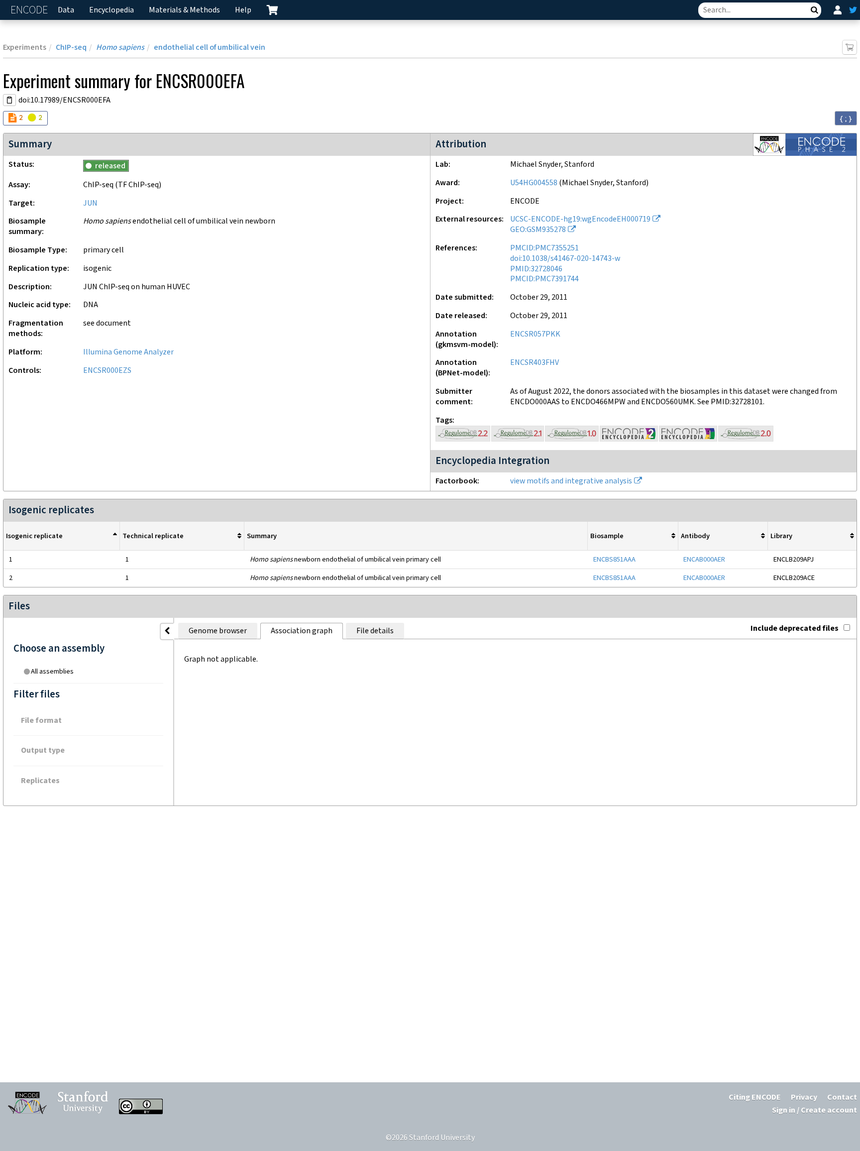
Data (66, 10)
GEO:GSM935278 (538, 230)
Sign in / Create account (814, 1110)
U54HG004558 (533, 183)
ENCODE (30, 10)
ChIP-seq (71, 47)
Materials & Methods (184, 10)
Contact (842, 1097)
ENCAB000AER (704, 559)
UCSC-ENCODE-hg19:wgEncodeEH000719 (580, 219)
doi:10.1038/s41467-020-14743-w (565, 258)
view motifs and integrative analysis (571, 481)
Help (243, 10)
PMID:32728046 (536, 269)
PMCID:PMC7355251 (544, 248)
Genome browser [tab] (218, 631)
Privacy (804, 1097)
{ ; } (846, 118)
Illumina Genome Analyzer (128, 352)
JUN (90, 203)
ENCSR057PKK (535, 334)
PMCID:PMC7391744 (544, 279)
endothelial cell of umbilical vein (209, 47)
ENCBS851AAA (614, 559)
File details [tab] (375, 631)
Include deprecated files (795, 628)
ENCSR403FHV (534, 362)
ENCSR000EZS (107, 370)
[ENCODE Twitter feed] (853, 10)
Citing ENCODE (755, 1097)
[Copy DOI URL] (9, 100)
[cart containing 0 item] (272, 10)
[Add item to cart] (849, 47)
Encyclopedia (111, 10)
